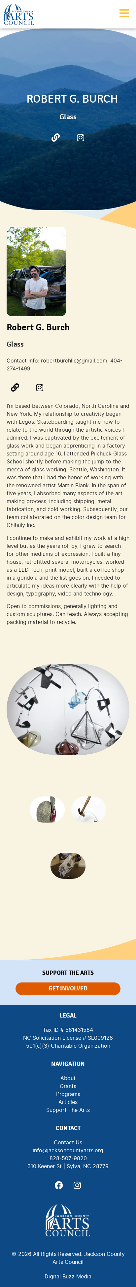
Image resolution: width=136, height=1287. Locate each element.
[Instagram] (80, 137)
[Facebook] (59, 1185)
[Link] (56, 137)
